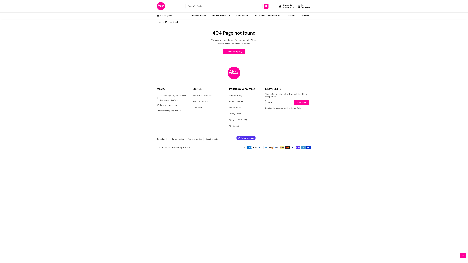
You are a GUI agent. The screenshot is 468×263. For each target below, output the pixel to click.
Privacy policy (178, 139)
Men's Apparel (242, 15)
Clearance (291, 15)
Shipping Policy (235, 95)
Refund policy (235, 107)
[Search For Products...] (266, 6)
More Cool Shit (274, 15)
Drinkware (258, 15)
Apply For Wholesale (238, 120)
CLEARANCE (198, 107)
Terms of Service (236, 101)
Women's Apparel (198, 15)
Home (159, 22)
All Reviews (234, 126)
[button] (304, 6)
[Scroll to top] (463, 255)
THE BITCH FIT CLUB (221, 15)
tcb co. (168, 147)
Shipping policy (212, 139)
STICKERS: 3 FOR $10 (202, 95)
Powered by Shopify (181, 147)
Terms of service (195, 139)
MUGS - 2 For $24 (200, 101)
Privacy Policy (235, 114)
